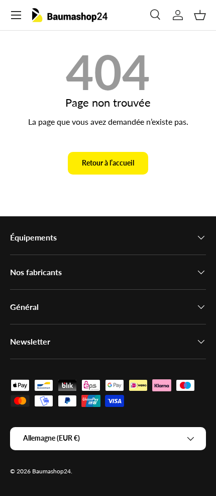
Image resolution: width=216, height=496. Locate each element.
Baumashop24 (51, 471)
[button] (200, 15)
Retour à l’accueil (108, 162)
